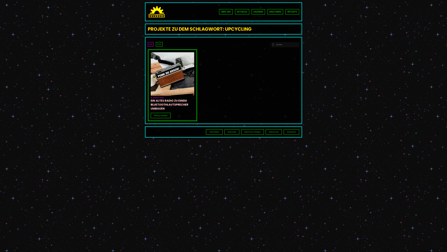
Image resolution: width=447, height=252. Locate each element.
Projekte (292, 11)
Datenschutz (274, 132)
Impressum (291, 132)
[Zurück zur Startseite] (156, 11)
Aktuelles (242, 11)
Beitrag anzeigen (160, 115)
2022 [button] (159, 44)
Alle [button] (150, 44)
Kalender (258, 11)
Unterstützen (214, 132)
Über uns (226, 11)
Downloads (232, 132)
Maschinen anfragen (252, 132)
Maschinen (275, 11)
